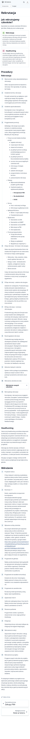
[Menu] (27, 2)
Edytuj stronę (6, 697)
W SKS (15, 199)
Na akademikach (19, 196)
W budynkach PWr (19, 193)
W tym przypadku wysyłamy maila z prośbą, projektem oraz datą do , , (20, 200)
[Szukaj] (24, 2)
